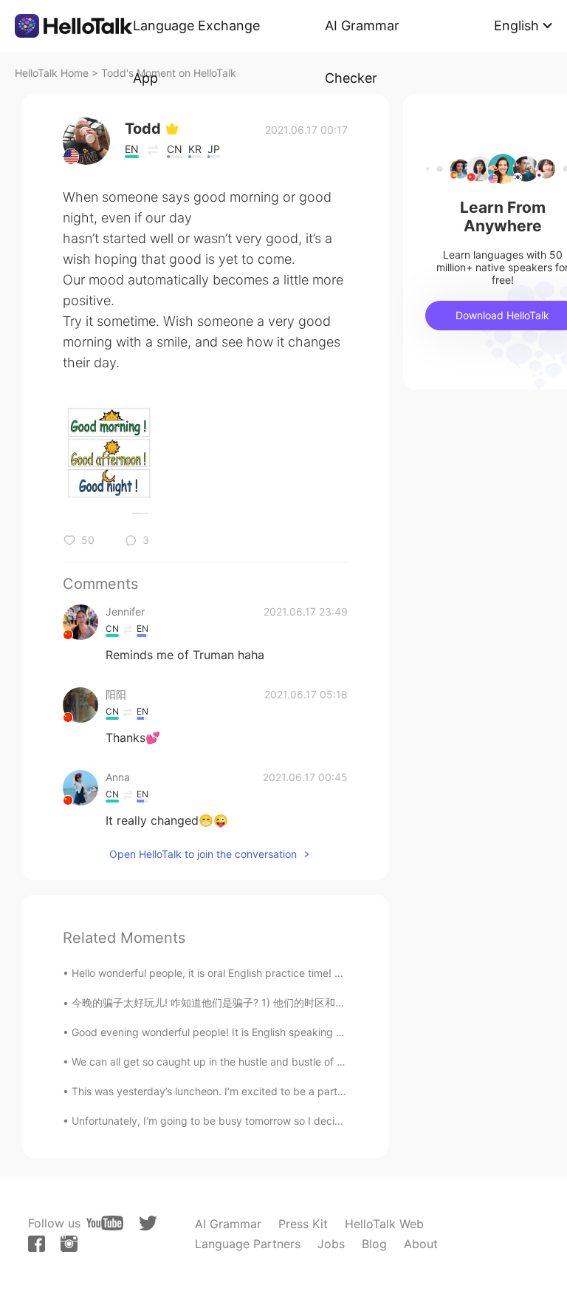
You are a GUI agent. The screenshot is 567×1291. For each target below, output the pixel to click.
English (516, 25)
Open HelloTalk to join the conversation (203, 854)
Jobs (331, 1243)
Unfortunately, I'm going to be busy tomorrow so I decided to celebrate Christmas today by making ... (317, 1120)
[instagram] (69, 1244)
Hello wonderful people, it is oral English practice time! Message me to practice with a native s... (302, 973)
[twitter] (148, 1223)
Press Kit (303, 1223)
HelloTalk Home (52, 73)
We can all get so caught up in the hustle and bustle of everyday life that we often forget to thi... (303, 1061)
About (421, 1243)
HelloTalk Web (384, 1223)
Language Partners (247, 1243)
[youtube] (104, 1223)
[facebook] (36, 1244)
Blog (374, 1243)
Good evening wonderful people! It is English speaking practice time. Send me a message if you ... (308, 1032)
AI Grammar (228, 1223)
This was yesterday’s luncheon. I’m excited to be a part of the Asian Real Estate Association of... (302, 1091)
